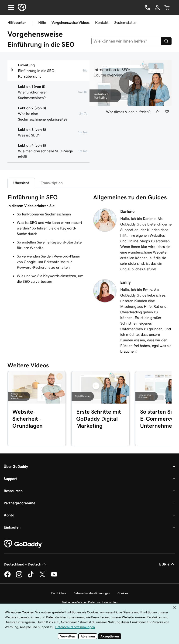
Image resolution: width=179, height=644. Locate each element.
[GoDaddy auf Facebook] (7, 577)
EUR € (164, 564)
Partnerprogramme (19, 503)
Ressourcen (13, 491)
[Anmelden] (157, 7)
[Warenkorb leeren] (167, 7)
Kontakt (102, 22)
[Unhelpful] (167, 111)
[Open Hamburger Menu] (9, 7)
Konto (9, 515)
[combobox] (126, 41)
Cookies (122, 593)
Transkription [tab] (52, 183)
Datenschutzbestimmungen (91, 593)
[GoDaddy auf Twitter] (42, 577)
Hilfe (42, 22)
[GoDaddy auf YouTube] (54, 577)
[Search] (166, 41)
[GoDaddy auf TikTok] (30, 577)
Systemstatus (125, 22)
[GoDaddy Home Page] (23, 544)
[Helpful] (157, 111)
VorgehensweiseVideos (71, 22)
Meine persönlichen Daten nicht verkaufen (89, 602)
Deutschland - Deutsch (22, 564)
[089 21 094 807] (147, 7)
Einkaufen (12, 527)
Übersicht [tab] (21, 183)
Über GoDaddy (16, 466)
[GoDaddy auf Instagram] (19, 577)
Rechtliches (58, 593)
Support (10, 478)
